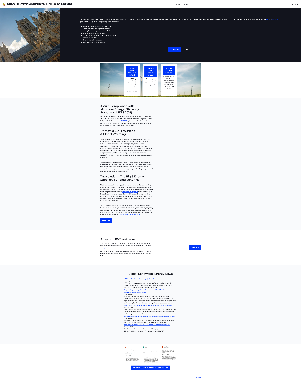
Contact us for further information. (130, 214)
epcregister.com (105, 248)
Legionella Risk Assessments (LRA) (150, 71)
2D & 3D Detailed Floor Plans (169, 70)
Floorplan (275, 19)
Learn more (106, 220)
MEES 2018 (124, 121)
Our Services (174, 49)
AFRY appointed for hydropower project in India (139, 279)
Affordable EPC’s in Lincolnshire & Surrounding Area (150, 368)
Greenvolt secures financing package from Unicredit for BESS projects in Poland (149, 316)
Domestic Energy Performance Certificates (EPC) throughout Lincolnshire (39, 4)
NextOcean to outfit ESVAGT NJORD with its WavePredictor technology (147, 325)
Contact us (187, 49)
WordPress (197, 377)
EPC (267, 19)
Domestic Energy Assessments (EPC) (132, 71)
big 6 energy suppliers (130, 192)
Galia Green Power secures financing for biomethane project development (148, 305)
